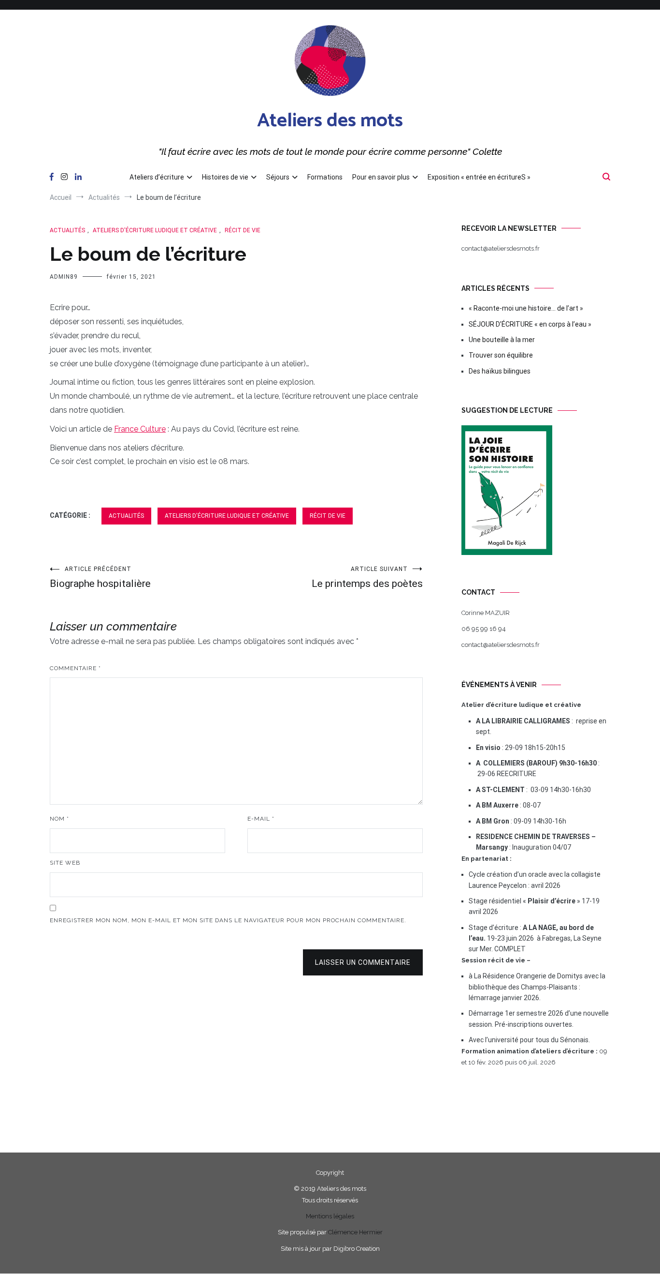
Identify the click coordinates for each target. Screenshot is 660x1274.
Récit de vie (242, 230)
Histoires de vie (225, 177)
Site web (65, 862)
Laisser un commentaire (363, 962)
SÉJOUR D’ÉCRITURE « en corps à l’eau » (530, 324)
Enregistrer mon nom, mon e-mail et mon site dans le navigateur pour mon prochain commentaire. (228, 920)
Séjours (277, 177)
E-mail (260, 818)
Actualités (67, 230)
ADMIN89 (64, 276)
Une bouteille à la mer (502, 340)
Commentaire (75, 668)
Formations (325, 177)
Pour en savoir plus (381, 177)
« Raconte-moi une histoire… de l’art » (526, 308)
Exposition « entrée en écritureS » (479, 177)
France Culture (140, 429)
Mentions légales (330, 1216)
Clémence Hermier (355, 1232)
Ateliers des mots (330, 121)
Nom (59, 818)
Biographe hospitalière (100, 577)
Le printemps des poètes (367, 577)
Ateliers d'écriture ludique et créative (155, 230)
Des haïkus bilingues (500, 371)
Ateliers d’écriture (156, 177)
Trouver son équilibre (501, 355)
